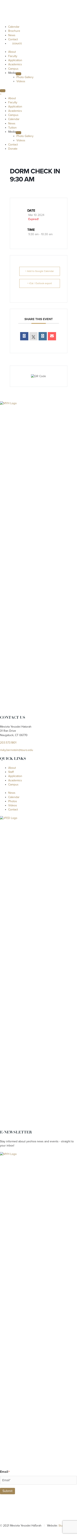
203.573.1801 (8, 742)
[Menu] (2, 90)
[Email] (52, 336)
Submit (7, 1491)
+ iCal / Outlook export (39, 283)
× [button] (0, 94)
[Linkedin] (43, 336)
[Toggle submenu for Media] (18, 73)
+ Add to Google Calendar (39, 271)
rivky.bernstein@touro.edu (16, 750)
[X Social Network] (33, 336)
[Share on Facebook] (24, 336)
